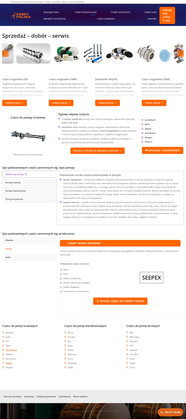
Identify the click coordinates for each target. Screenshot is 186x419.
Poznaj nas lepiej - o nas (167, 15)
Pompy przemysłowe (86, 12)
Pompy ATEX (151, 12)
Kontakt (152, 18)
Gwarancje (29, 396)
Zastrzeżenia (65, 396)
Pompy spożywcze (120, 12)
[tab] (29, 174)
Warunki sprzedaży (12, 396)
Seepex (9, 363)
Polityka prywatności (46, 396)
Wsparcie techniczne (55, 18)
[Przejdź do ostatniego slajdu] (5, 53)
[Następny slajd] (180, 53)
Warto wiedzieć (80, 396)
